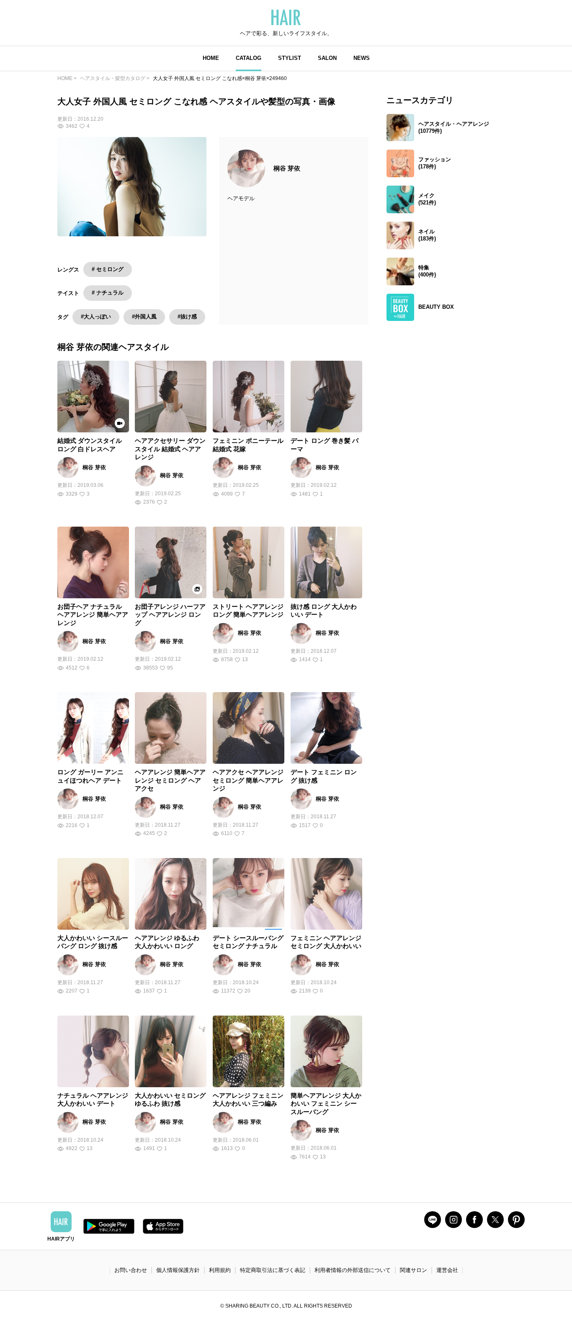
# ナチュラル (108, 293)
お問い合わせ (130, 1270)
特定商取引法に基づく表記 (272, 1270)
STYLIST (289, 58)
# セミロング (108, 269)
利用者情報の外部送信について (352, 1270)
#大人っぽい (96, 316)
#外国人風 (144, 316)
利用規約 (220, 1270)
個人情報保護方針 (178, 1270)
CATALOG (248, 58)
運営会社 (447, 1270)
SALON (327, 58)
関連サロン (413, 1270)
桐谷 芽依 (286, 168)
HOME (211, 58)
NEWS (361, 58)
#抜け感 (187, 316)
